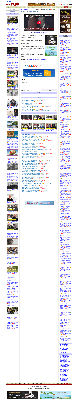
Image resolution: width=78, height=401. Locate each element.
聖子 (64, 359)
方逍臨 (61, 352)
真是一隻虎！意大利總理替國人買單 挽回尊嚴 (34, 163)
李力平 (68, 370)
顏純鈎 (65, 357)
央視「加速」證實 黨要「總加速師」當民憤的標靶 (35, 177)
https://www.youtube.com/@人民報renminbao (36, 59)
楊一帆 (64, 348)
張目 (65, 376)
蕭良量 (64, 373)
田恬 (60, 375)
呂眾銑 (67, 364)
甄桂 (67, 366)
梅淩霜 (63, 344)
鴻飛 (68, 369)
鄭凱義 (63, 349)
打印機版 (24, 62)
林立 (60, 379)
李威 (66, 374)
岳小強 (67, 349)
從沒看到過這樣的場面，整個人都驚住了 (33, 143)
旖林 (62, 375)
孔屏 (67, 344)
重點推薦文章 (12, 13)
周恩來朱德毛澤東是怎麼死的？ (32, 103)
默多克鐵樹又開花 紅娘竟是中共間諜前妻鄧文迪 (34, 174)
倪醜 (64, 379)
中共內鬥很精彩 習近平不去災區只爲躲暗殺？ (34, 185)
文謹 (64, 345)
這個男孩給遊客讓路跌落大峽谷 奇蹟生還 (34, 180)
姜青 (62, 373)
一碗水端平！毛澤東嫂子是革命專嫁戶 (33, 137)
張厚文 (67, 348)
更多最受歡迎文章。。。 (67, 340)
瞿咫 (62, 374)
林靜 (60, 350)
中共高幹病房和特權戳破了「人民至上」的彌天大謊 (36, 183)
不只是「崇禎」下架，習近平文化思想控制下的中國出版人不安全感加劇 (39, 110)
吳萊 (67, 376)
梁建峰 (63, 350)
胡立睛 (61, 361)
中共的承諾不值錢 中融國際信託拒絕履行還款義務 (35, 173)
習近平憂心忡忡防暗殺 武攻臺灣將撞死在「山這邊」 (36, 160)
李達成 (65, 371)
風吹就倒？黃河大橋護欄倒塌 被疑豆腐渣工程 (34, 190)
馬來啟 (64, 355)
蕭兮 (62, 348)
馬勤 (60, 378)
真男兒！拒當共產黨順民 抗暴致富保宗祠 (34, 164)
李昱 (60, 348)
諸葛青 (61, 380)
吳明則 (63, 369)
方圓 (67, 360)
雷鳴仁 (63, 357)
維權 (62, 7)
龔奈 (65, 349)
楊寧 (62, 359)
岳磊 (64, 374)
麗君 (65, 344)
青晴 (67, 371)
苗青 (60, 370)
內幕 (16, 7)
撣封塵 (61, 360)
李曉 (67, 378)
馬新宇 (67, 355)
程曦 (60, 347)
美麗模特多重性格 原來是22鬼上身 (32, 156)
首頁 (8, 7)
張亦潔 (66, 369)
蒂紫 (66, 366)
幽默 (24, 7)
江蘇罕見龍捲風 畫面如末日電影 (32, 134)
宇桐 (63, 364)
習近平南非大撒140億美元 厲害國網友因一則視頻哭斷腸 (37, 153)
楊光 (60, 356)
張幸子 (65, 356)
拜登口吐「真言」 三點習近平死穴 (32, 171)
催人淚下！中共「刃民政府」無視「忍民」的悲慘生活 (37, 140)
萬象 (41, 7)
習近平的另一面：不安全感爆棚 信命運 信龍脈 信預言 (36, 106)
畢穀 (60, 366)
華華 (64, 375)
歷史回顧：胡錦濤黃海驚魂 (31, 178)
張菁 (60, 357)
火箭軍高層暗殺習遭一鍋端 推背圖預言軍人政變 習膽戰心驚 (37, 149)
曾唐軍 (69, 361)
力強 (64, 347)
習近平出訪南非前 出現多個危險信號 (33, 151)
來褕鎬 (66, 361)
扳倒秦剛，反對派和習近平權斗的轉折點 (33, 166)
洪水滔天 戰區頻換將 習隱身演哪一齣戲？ (33, 191)
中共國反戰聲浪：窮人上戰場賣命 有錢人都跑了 (34, 170)
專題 (53, 7)
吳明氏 (63, 360)
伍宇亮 (66, 347)
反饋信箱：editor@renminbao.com (39, 386)
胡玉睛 (65, 350)
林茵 (66, 360)
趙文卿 (61, 371)
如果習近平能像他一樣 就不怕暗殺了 (32, 187)
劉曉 (60, 345)
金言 (66, 365)
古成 (62, 355)
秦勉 (60, 355)
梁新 (62, 379)
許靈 (66, 379)
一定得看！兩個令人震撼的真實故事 (33, 146)
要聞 (12, 7)
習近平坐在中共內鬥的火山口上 (32, 101)
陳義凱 (68, 365)
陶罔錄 (61, 369)
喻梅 (66, 375)
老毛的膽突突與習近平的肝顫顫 (31, 157)
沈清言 (66, 345)
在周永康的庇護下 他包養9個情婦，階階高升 (34, 188)
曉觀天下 (63, 366)
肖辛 (66, 352)
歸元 (67, 357)
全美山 (68, 356)
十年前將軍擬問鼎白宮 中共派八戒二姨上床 (34, 154)
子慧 (67, 380)
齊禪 (62, 378)
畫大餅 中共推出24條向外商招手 (32, 181)
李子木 (63, 352)
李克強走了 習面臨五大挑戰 (30, 104)
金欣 (60, 344)
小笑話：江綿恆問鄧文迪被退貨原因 (33, 168)
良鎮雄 (63, 365)
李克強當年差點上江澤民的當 (32, 109)
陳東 (60, 376)
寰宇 (58, 7)
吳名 (60, 349)
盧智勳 (61, 365)
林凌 (63, 380)
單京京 (65, 380)
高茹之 (65, 370)
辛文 (62, 345)
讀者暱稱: (23, 90)
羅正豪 (63, 356)
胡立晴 (68, 350)
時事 (20, 7)
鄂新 (60, 374)
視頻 (66, 7)
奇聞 (33, 7)
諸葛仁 (64, 378)
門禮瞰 (67, 373)
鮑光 (60, 373)
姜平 (63, 371)
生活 (45, 7)
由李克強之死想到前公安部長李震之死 (33, 100)
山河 (60, 359)
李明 (62, 347)
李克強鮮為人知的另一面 (31, 107)
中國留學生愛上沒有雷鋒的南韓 (32, 161)
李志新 (61, 364)
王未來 (63, 361)
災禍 (37, 7)
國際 (28, 7)
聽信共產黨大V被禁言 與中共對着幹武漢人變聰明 (35, 139)
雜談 (70, 7)
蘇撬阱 (63, 376)
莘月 (65, 364)
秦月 (66, 359)
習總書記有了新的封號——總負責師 (32, 144)
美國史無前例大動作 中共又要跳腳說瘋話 (34, 147)
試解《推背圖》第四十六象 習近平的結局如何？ (35, 136)
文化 (49, 7)
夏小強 (63, 370)
